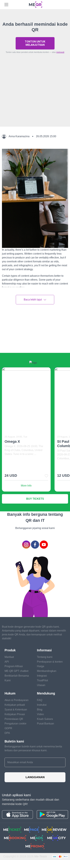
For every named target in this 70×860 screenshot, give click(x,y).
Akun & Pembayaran (16, 700)
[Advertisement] (35, 98)
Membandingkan (46, 671)
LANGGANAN (35, 777)
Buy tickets (35, 498)
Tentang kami (44, 657)
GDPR (8, 728)
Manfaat (9, 657)
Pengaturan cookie (15, 723)
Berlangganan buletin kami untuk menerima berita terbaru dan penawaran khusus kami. (33, 748)
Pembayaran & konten (50, 661)
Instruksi (42, 704)
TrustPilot (42, 680)
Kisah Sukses (45, 719)
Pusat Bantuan (45, 723)
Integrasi (42, 675)
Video (40, 714)
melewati (60, 52)
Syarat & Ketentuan (16, 709)
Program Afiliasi (14, 666)
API (7, 661)
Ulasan (41, 685)
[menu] (6, 4)
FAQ (39, 700)
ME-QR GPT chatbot (16, 671)
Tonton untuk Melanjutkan (35, 43)
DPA (7, 733)
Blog (39, 709)
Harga (40, 666)
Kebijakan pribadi (15, 704)
